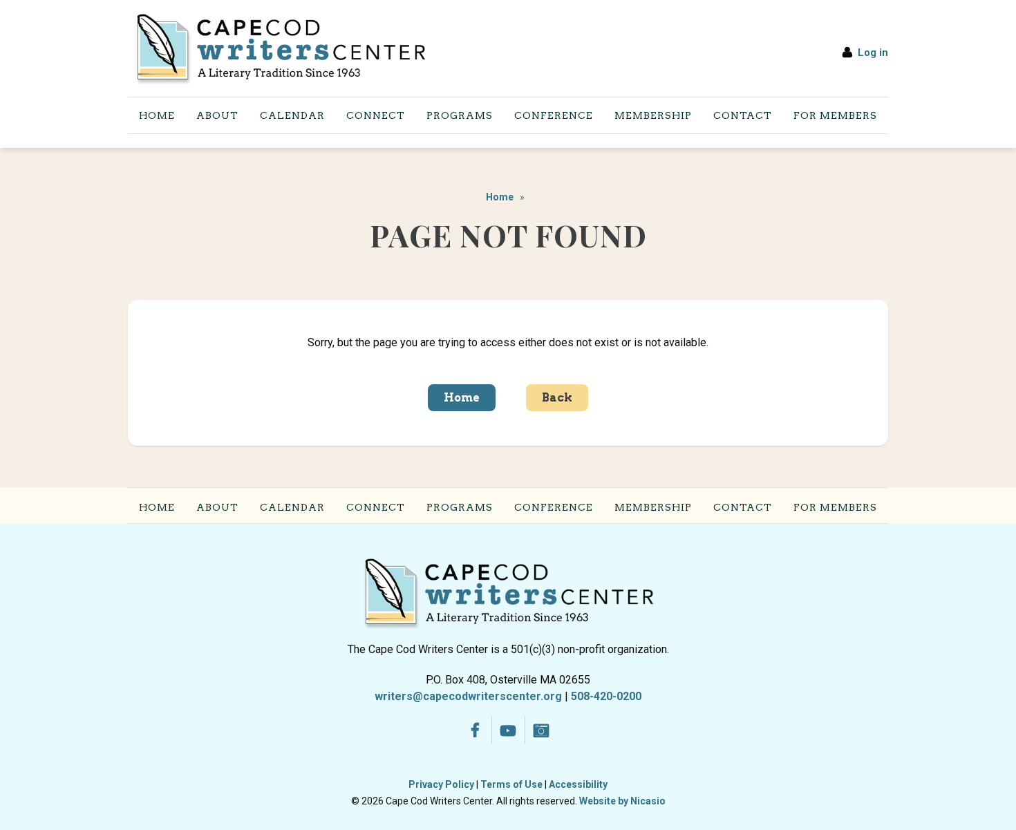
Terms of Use (511, 784)
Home (500, 196)
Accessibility (578, 784)
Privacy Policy (441, 784)
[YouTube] (508, 730)
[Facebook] (475, 730)
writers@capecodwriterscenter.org (468, 696)
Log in (873, 52)
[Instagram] (541, 730)
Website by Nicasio (622, 801)
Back (557, 397)
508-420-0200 (606, 696)
